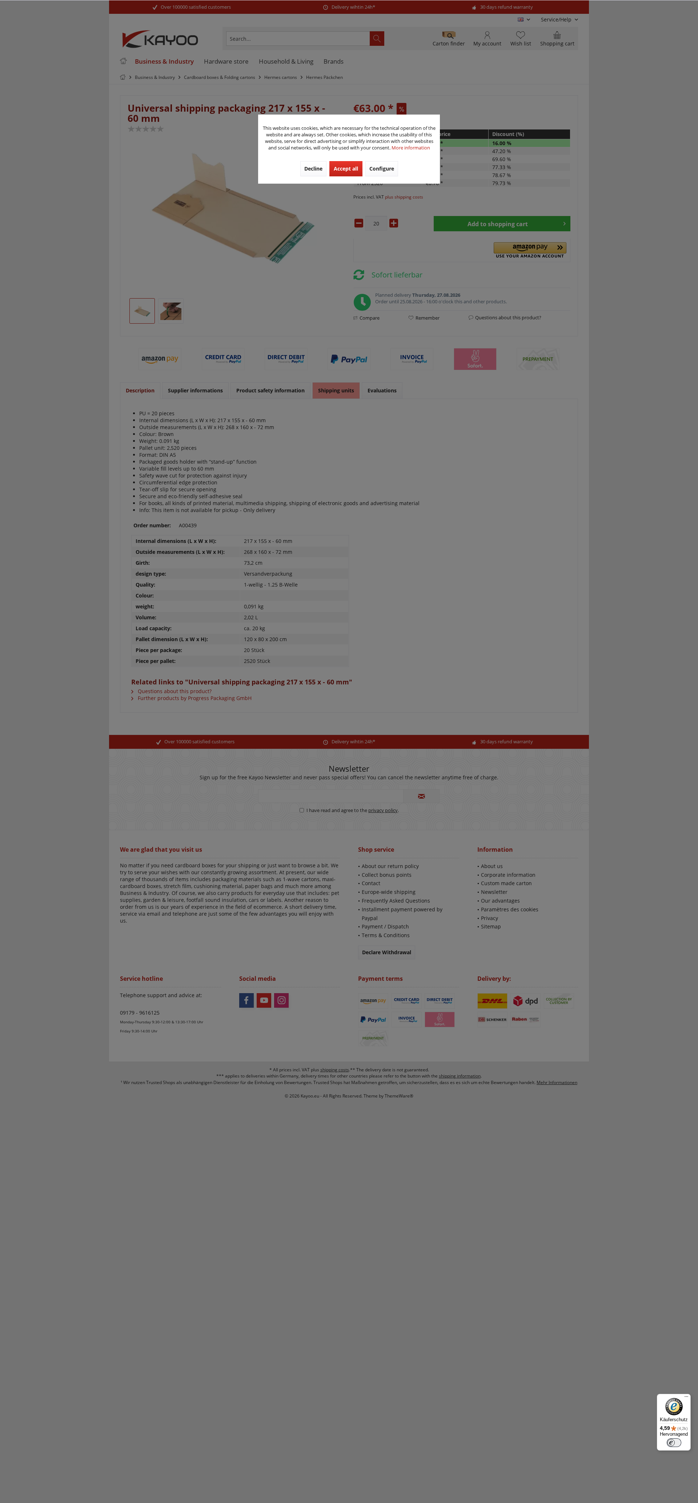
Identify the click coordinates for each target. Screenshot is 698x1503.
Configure (381, 168)
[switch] (674, 1442)
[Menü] (686, 1398)
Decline (313, 168)
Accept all (346, 168)
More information (411, 147)
